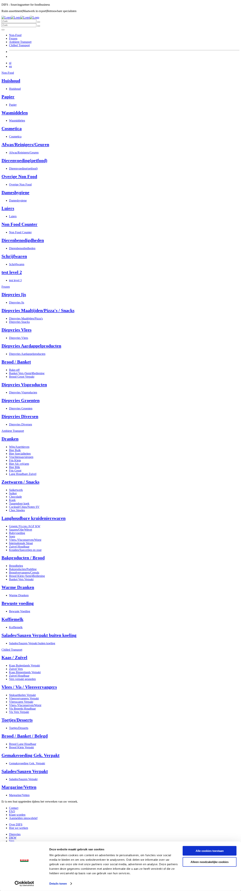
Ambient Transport (20, 41)
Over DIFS (15, 824)
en (10, 66)
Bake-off (14, 369)
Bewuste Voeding (19, 611)
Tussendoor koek (19, 503)
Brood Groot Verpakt (21, 376)
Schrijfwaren (14, 256)
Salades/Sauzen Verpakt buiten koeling (39, 635)
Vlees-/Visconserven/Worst (25, 539)
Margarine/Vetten (19, 787)
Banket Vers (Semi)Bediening (26, 373)
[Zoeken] (38, 22)
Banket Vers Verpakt (21, 579)
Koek (12, 500)
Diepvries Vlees (16, 329)
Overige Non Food (19, 176)
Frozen (13, 38)
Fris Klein (15, 460)
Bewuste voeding (18, 603)
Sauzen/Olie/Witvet (20, 529)
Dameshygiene (15, 192)
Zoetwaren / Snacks (20, 481)
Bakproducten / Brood (23, 557)
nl (10, 63)
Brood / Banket (16, 361)
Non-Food (15, 35)
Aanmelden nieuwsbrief (23, 818)
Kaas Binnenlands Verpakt (25, 672)
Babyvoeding (17, 533)
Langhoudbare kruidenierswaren (34, 518)
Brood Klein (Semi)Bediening (27, 576)
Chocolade (15, 496)
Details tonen (58, 883)
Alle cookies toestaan (210, 850)
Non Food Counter (19, 224)
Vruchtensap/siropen (21, 457)
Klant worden (17, 814)
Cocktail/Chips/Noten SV (24, 506)
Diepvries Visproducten (24, 384)
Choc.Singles (17, 510)
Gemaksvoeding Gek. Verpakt (30, 755)
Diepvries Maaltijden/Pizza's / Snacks (38, 310)
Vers (11, 841)
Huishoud (11, 80)
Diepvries (15, 834)
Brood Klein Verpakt (21, 747)
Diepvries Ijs (14, 294)
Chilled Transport (19, 45)
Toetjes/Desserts (17, 720)
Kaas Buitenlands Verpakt (24, 665)
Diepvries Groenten (21, 400)
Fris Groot (15, 470)
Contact (13, 808)
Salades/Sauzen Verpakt (25, 771)
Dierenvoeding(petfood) (24, 160)
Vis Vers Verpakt (19, 712)
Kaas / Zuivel (14, 657)
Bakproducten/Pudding (23, 569)
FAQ (12, 811)
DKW (12, 837)
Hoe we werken (18, 827)
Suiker (13, 493)
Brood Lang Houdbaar (22, 744)
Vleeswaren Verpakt (21, 701)
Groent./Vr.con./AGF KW (24, 526)
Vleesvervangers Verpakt (24, 698)
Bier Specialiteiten (20, 453)
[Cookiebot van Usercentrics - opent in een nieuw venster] (24, 883)
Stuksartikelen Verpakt (22, 695)
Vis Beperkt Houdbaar (22, 708)
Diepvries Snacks (19, 321)
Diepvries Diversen (20, 416)
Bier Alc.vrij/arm (19, 463)
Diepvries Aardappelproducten (31, 345)
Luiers (8, 208)
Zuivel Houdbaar (19, 546)
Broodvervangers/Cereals (24, 572)
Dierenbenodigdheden (23, 240)
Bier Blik (14, 467)
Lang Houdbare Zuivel (22, 474)
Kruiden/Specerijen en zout (25, 550)
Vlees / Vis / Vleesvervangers (29, 687)
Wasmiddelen (15, 112)
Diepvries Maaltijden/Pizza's (26, 318)
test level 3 (15, 280)
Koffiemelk (12, 619)
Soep (12, 536)
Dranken (10, 438)
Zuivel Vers (16, 668)
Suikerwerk (16, 490)
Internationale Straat (21, 543)
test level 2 (12, 272)
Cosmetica (12, 128)
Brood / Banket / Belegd (25, 735)
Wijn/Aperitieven (19, 446)
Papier (8, 96)
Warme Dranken (18, 587)
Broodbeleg (16, 565)
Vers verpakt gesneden (22, 679)
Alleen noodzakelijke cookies (210, 861)
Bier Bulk (15, 450)
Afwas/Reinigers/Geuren (25, 144)
